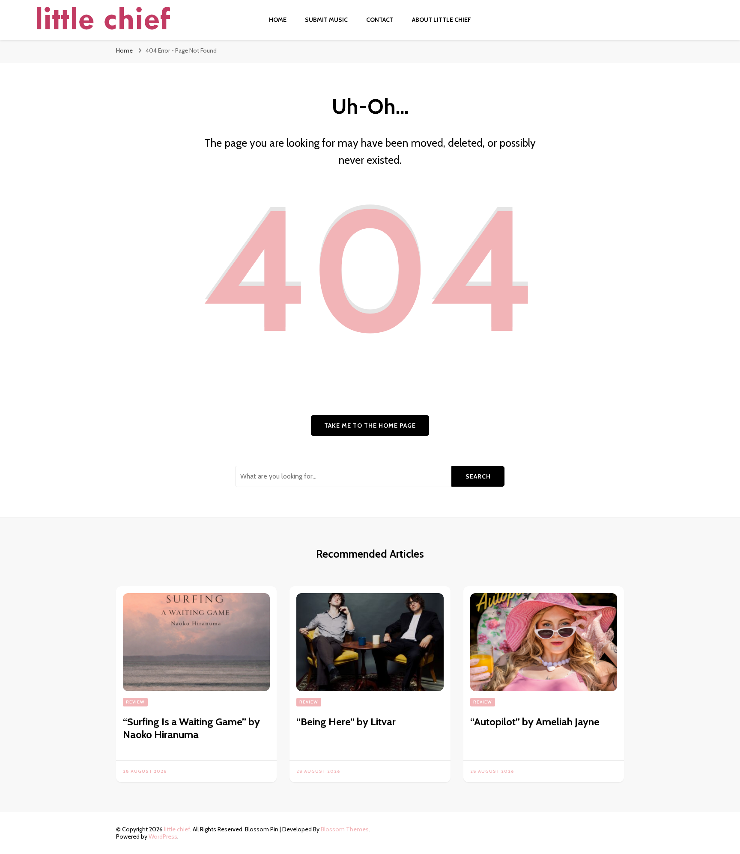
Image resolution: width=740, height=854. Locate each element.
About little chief (441, 20)
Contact (380, 20)
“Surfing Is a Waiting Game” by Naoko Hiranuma (191, 728)
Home (277, 20)
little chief (177, 829)
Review (135, 702)
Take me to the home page (370, 425)
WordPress (163, 836)
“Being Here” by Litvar (346, 721)
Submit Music (326, 20)
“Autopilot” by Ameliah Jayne (535, 721)
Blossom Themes (345, 829)
